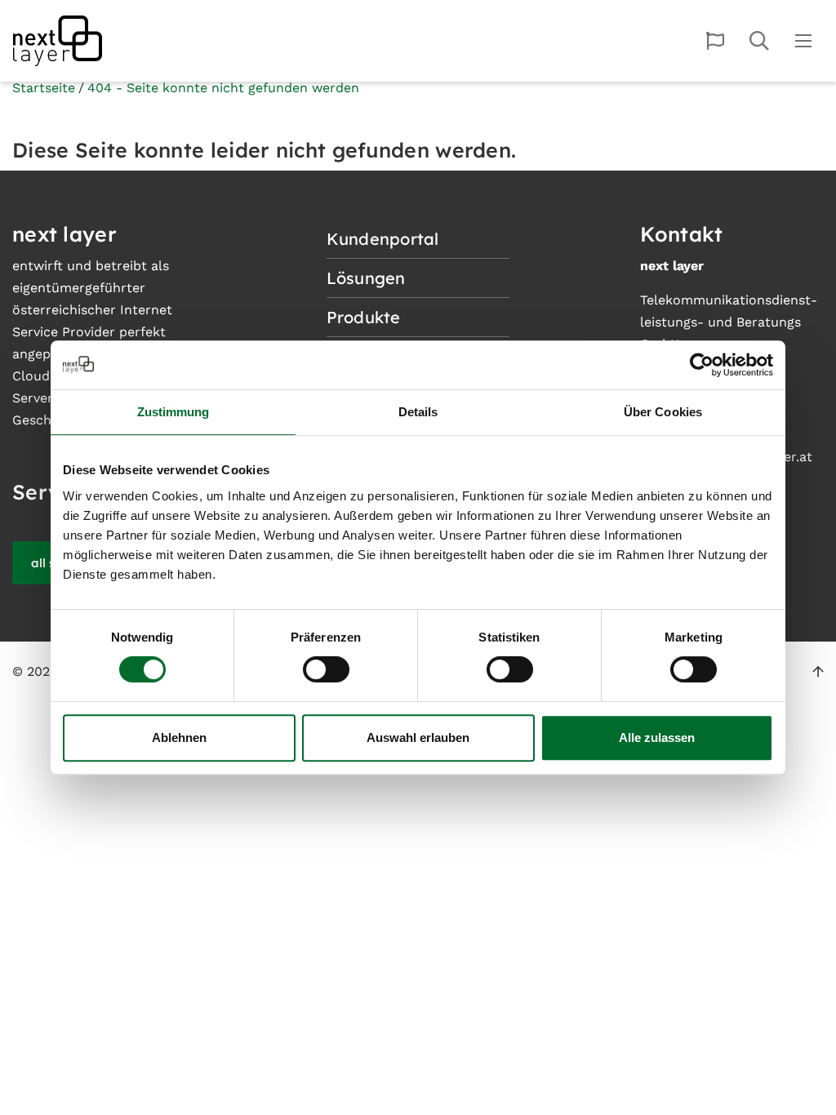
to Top (818, 671)
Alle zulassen (657, 737)
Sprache (715, 41)
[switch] (326, 669)
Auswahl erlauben (418, 737)
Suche (759, 41)
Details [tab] (418, 412)
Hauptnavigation (803, 40)
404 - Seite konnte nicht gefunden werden (223, 88)
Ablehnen (179, 737)
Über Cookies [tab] (663, 412)
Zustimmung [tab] (173, 412)
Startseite (43, 88)
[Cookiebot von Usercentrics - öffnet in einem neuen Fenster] (701, 365)
